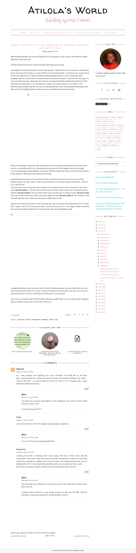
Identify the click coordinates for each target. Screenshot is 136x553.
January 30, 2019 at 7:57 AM (24, 372)
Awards (113, 117)
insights (111, 133)
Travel (105, 121)
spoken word (114, 145)
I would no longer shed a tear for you (110, 197)
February (103, 262)
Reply (86, 389)
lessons (118, 133)
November (104, 237)
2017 (100, 287)
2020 (100, 228)
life (97, 137)
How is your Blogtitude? (105, 177)
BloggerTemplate (79, 550)
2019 (100, 231)
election (21, 319)
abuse (111, 121)
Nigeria (44, 319)
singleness (105, 145)
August (103, 247)
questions (111, 141)
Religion (99, 121)
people (98, 141)
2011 (100, 306)
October (103, 240)
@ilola (23, 394)
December (104, 234)
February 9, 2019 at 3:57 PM (29, 437)
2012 (100, 303)
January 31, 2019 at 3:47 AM (24, 420)
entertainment (113, 129)
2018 (100, 284)
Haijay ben (20, 369)
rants (51, 319)
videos (98, 149)
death (104, 129)
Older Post (81, 536)
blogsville (112, 125)
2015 (100, 293)
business (120, 125)
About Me (34, 32)
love (102, 137)
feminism (36, 319)
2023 (100, 222)
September (104, 244)
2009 (100, 312)
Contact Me (110, 32)
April (102, 256)
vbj (56, 319)
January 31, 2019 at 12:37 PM (25, 452)
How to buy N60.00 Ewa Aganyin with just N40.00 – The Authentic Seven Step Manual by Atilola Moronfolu (110, 206)
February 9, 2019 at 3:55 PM (29, 397)
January (103, 266)
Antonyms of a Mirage (103, 117)
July (101, 250)
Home (23, 32)
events (121, 129)
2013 (100, 299)
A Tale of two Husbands (109, 275)
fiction (104, 133)
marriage (108, 137)
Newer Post (19, 536)
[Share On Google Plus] (83, 314)
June (102, 253)
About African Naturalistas (57, 32)
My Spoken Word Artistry (87, 32)
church (99, 129)
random (119, 141)
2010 (100, 309)
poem (104, 141)
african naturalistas (102, 125)
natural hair (117, 137)
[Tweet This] (74, 314)
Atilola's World (68, 10)
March (102, 259)
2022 (100, 225)
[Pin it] (87, 314)
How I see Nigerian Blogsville (107, 183)
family (28, 319)
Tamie (18, 417)
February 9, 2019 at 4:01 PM (29, 480)
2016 (100, 290)
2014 (100, 296)
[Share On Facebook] (79, 314)
